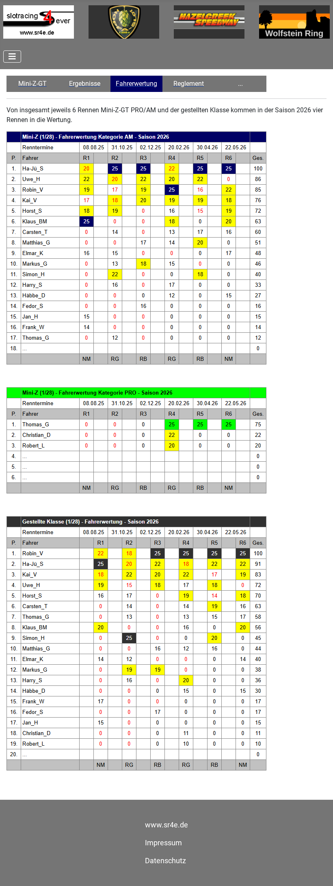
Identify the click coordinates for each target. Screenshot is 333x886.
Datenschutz (165, 861)
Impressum (163, 843)
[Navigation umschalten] (12, 56)
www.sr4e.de (166, 825)
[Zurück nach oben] (319, 870)
